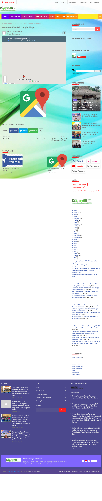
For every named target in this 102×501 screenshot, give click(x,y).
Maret (75, 214)
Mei (75, 251)
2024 (75, 216)
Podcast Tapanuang (78, 171)
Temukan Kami (76, 374)
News (52, 17)
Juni (75, 259)
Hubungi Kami (72, 17)
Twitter (24, 130)
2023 (75, 222)
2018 (75, 239)
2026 (75, 210)
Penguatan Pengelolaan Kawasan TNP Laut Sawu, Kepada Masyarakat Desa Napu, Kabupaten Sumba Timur (21, 436)
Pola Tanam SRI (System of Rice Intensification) (86, 269)
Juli (75, 230)
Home (56, 2)
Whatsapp (34, 130)
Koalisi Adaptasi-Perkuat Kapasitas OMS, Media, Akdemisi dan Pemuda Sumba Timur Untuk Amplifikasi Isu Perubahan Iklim (21, 421)
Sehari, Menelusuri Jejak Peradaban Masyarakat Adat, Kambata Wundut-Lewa (86, 397)
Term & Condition (94, 2)
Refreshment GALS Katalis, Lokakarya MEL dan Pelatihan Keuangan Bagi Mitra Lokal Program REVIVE (21, 406)
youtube (80, 166)
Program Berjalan (42, 17)
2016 (75, 247)
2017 (75, 243)
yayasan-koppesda (34, 471)
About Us (63, 2)
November (77, 218)
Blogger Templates (14, 471)
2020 (75, 228)
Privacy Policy (82, 2)
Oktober (76, 220)
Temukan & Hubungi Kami (15, 23)
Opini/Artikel (60, 17)
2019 (75, 234)
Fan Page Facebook (93, 166)
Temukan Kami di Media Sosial (11, 169)
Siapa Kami (75, 267)
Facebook (14, 130)
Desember (76, 236)
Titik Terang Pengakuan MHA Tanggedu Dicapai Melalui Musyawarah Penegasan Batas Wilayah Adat (21, 391)
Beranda (5, 17)
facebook (80, 161)
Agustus (76, 212)
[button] (100, 17)
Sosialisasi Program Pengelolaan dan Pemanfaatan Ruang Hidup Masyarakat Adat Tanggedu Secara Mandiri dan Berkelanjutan (85, 443)
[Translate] (97, 29)
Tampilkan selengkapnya (60, 151)
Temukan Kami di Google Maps (56, 169)
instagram (95, 161)
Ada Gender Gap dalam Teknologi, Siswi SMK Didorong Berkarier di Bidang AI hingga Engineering (85, 333)
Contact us (72, 2)
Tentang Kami (15, 17)
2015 (75, 253)
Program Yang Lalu (28, 17)
